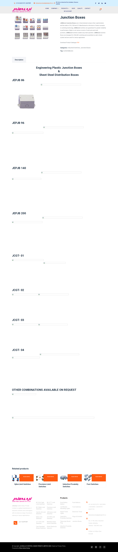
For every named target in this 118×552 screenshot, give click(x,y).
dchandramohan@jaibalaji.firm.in (44, 3)
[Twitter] (99, 3)
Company (54, 8)
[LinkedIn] (102, 3)
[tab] (19, 60)
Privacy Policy (61, 546)
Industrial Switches (74, 48)
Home (47, 8)
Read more (26, 476)
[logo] (22, 499)
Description (19, 60)
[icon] (91, 547)
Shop (73, 8)
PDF (78, 42)
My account (68, 11)
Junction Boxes (86, 48)
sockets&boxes (68, 51)
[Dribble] (105, 3)
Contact (87, 8)
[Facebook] (95, 3)
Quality (79, 8)
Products (64, 8)
